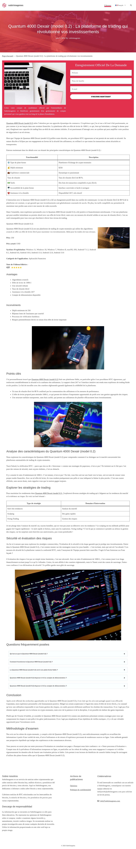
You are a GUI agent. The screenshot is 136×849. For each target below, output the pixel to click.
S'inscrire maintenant (101, 97)
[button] (131, 5)
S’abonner (107, 5)
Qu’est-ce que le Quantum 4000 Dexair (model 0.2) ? (29, 654)
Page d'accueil (7, 56)
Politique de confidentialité (80, 790)
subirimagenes (15, 5)
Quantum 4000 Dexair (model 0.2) (19, 123)
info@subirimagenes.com (110, 801)
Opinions (73, 786)
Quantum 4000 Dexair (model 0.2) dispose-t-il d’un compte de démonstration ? (38, 678)
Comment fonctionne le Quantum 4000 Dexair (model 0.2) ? (31, 662)
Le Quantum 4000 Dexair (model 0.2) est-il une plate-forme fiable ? (34, 670)
